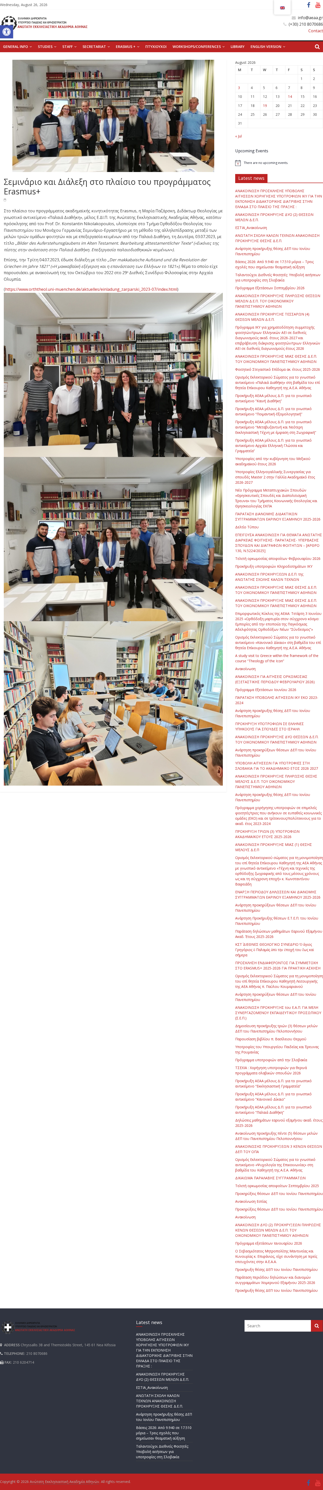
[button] (6, 31)
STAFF (67, 46)
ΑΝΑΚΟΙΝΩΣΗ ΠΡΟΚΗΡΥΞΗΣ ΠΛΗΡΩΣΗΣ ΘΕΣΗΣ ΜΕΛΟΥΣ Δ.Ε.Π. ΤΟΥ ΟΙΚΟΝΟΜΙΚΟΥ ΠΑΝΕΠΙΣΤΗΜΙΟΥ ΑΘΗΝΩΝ (276, 781)
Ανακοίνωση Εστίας (251, 1201)
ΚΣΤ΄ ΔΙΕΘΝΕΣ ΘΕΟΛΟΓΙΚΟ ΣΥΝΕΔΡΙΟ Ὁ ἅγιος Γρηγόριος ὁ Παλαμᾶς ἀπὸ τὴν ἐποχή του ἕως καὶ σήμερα (274, 949)
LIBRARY (238, 46)
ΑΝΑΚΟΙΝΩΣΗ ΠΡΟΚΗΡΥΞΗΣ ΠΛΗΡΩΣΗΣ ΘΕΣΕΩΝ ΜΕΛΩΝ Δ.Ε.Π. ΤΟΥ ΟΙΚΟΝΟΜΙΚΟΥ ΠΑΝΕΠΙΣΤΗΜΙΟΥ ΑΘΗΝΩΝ (277, 301)
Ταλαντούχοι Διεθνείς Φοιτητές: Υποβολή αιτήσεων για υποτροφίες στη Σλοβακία (162, 1451)
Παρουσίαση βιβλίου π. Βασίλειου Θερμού (270, 1039)
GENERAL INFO (15, 46)
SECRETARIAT (94, 46)
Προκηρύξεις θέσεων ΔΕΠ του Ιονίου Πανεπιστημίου (279, 1193)
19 (265, 105)
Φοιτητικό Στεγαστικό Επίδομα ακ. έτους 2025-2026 (277, 369)
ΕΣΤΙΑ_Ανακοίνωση (251, 227)
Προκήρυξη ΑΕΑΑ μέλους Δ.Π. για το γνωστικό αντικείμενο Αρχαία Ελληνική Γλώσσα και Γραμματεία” (273, 445)
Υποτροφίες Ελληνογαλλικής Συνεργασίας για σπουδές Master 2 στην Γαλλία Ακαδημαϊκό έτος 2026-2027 (275, 477)
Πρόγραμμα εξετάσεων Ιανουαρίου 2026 (268, 1243)
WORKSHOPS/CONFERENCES (197, 46)
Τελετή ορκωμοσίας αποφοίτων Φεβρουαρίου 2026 (277, 558)
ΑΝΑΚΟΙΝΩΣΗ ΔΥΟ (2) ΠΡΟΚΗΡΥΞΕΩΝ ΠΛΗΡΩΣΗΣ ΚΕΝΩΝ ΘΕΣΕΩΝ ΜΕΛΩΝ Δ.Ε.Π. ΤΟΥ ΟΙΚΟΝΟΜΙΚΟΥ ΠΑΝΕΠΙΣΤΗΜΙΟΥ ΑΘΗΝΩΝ (278, 1230)
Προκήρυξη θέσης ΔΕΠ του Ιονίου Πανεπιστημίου (276, 1269)
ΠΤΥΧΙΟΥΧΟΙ (156, 46)
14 (290, 96)
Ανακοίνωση (245, 668)
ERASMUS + (126, 46)
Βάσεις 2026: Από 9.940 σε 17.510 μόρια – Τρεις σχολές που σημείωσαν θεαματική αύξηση (164, 1433)
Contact (315, 31)
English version (266, 46)
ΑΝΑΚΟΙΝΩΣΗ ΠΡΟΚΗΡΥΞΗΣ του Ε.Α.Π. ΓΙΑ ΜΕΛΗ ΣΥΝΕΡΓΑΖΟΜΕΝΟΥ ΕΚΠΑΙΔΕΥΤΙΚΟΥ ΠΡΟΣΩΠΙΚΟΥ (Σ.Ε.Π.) (278, 1012)
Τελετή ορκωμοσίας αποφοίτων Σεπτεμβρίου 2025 (277, 1185)
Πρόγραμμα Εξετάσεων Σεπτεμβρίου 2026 (270, 287)
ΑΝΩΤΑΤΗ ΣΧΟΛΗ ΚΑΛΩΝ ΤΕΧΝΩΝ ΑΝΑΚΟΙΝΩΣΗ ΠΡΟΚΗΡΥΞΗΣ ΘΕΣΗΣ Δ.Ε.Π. (159, 1401)
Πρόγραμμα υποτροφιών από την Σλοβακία (271, 1059)
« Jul (238, 136)
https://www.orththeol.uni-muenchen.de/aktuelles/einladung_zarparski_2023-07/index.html (91, 289)
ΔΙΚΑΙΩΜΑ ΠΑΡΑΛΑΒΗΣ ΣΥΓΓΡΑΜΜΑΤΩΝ (270, 1178)
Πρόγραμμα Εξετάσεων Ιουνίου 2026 (265, 689)
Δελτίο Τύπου (247, 527)
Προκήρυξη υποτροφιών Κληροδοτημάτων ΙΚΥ (273, 566)
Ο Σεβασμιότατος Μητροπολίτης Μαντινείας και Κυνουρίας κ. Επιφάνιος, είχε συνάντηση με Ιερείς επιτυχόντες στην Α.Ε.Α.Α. (276, 1256)
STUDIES (45, 46)
